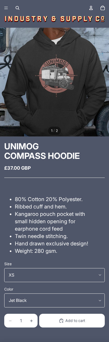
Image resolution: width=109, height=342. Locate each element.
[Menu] (6, 8)
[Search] (17, 8)
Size (8, 264)
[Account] (91, 8)
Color (8, 289)
